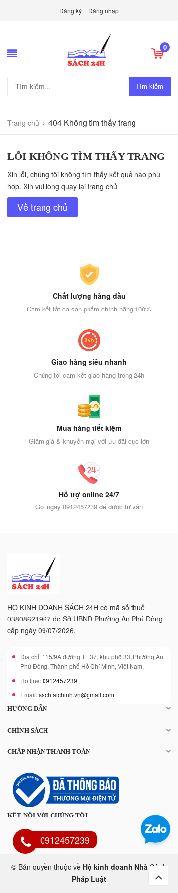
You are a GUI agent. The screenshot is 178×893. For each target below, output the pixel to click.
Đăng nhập (104, 10)
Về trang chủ (42, 206)
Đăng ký (70, 10)
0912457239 (60, 680)
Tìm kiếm (149, 86)
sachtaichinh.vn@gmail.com (76, 694)
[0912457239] (26, 842)
